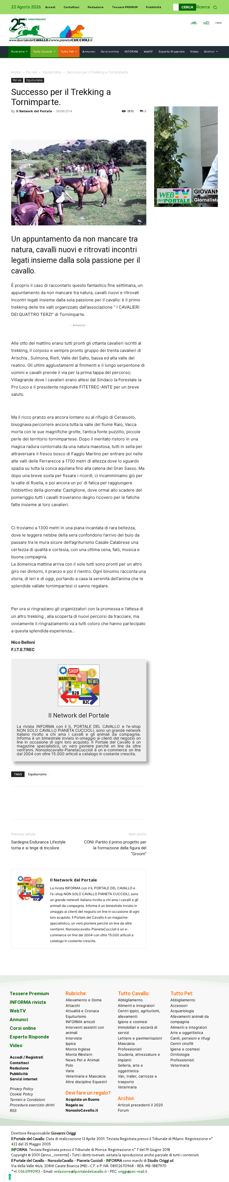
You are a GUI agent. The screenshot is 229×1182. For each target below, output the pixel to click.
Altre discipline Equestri (86, 1081)
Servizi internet (23, 1079)
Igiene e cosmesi (132, 1021)
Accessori (178, 1005)
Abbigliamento (130, 1000)
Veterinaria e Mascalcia (86, 1076)
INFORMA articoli (80, 1021)
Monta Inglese (78, 1049)
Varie (70, 1071)
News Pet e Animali (82, 1060)
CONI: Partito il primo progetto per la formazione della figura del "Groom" (115, 848)
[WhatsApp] (55, 123)
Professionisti (130, 1049)
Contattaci (19, 1063)
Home (16, 72)
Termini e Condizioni (27, 1099)
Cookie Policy (21, 1094)
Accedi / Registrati (26, 1057)
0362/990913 (29, 1171)
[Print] (81, 123)
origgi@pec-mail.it (132, 1171)
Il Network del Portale (34, 111)
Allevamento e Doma (83, 1000)
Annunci (19, 1019)
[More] (94, 123)
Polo (69, 1065)
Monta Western (79, 1054)
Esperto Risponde (29, 1037)
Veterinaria (127, 1087)
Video (16, 1045)
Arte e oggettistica (186, 1032)
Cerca (187, 7)
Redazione (19, 1068)
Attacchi (73, 1005)
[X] (29, 123)
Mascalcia (126, 1043)
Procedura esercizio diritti (32, 1105)
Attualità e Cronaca (82, 1011)
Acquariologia (182, 1011)
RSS (13, 1110)
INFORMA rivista (28, 1002)
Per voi (31, 72)
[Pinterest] (42, 123)
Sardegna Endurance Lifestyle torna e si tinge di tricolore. (38, 845)
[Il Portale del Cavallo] (30, 30)
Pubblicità (19, 1073)
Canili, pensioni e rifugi (190, 1038)
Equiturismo (51, 72)
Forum (123, 1110)
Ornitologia (179, 1054)
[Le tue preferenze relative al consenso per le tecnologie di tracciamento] (9, 1176)
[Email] (68, 123)
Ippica (71, 1043)
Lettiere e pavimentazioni (140, 1038)
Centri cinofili (181, 1043)
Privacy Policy (21, 1088)
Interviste (74, 1038)
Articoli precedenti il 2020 (140, 1105)
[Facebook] (16, 123)
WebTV (18, 1011)
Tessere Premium (29, 993)
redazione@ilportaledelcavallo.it (80, 1171)
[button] (208, 7)
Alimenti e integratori (136, 1005)
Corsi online (23, 1028)
